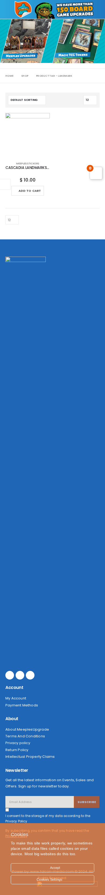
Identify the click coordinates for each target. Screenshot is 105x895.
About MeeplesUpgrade (27, 729)
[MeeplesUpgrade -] (23, 9)
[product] (27, 135)
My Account (15, 698)
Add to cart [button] (30, 191)
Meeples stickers (27, 163)
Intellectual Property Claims (30, 756)
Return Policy (17, 749)
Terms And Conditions (25, 736)
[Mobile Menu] (10, 9)
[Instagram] (20, 675)
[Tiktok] (30, 675)
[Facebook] (9, 675)
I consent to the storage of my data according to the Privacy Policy (47, 818)
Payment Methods (21, 705)
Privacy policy (17, 742)
